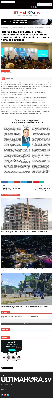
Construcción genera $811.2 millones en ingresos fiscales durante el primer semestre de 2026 (24, 232)
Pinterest (36, 181)
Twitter (11, 181)
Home (2, 27)
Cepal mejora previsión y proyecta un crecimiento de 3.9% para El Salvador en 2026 (25, 269)
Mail (42, 181)
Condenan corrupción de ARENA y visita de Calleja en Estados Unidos (11, 188)
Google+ (18, 181)
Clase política (14, 27)
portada (9, 27)
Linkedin (24, 181)
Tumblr (30, 181)
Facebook (5, 181)
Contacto (3, 389)
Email (2, 317)
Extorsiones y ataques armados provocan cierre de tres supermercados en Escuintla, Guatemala (24, 307)
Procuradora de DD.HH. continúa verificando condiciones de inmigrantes (41, 188)
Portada (6, 27)
